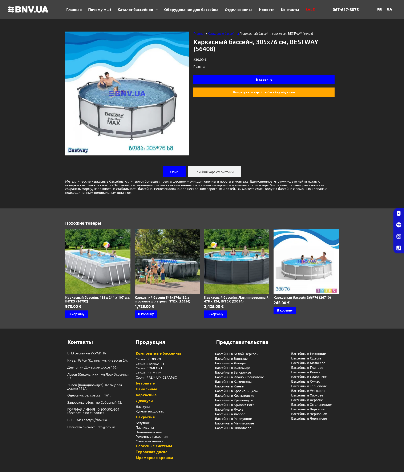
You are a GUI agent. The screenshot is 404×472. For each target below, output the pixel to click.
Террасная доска (151, 451)
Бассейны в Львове (230, 414)
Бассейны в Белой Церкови (237, 353)
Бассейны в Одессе (306, 358)
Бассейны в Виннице (231, 358)
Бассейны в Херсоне (307, 400)
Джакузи (144, 400)
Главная (199, 33)
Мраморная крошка (154, 457)
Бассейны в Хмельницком (311, 404)
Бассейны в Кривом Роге (234, 404)
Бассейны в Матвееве (308, 363)
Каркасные (146, 394)
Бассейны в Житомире (233, 367)
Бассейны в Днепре (230, 363)
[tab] (174, 171)
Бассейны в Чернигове (309, 418)
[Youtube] (398, 213)
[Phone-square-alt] (398, 248)
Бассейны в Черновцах (309, 413)
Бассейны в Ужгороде (308, 390)
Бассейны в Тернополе (309, 386)
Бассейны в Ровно (305, 372)
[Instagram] (398, 236)
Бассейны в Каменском (233, 381)
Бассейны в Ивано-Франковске (239, 377)
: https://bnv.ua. (87, 419)
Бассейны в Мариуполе (233, 418)
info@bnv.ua (106, 426)
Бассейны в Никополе (308, 353)
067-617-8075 (346, 9)
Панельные (146, 388)
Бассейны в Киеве (229, 386)
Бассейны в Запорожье (233, 372)
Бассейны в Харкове (307, 395)
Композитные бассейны (158, 353)
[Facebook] (398, 225)
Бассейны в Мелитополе (234, 423)
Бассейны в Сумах (305, 381)
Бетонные (145, 383)
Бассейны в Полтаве (307, 367)
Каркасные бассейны (223, 33)
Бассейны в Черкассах (308, 409)
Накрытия (145, 416)
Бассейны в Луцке (229, 409)
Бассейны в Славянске (309, 376)
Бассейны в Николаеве (233, 428)
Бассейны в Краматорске (234, 395)
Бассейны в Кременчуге (234, 400)
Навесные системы (154, 445)
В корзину (264, 79)
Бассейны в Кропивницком (236, 390)
